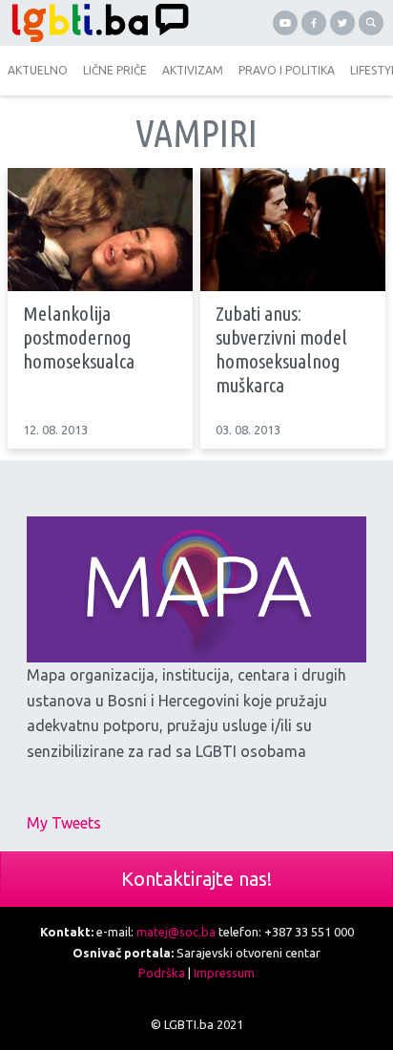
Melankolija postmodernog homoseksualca (78, 337)
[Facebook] (313, 22)
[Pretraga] (371, 22)
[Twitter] (342, 22)
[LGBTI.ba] (98, 23)
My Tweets (64, 822)
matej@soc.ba (176, 931)
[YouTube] (285, 22)
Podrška (161, 972)
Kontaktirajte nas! (196, 879)
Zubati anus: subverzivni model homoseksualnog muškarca (281, 349)
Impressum (224, 972)
